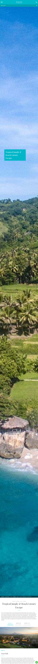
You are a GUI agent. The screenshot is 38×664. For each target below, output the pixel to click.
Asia (11, 596)
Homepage (2, 596)
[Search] (36, 5)
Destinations (7, 596)
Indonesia (14, 596)
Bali (17, 596)
